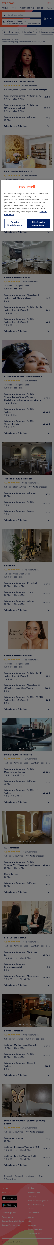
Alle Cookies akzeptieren (38, 223)
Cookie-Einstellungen (14, 223)
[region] (27, 205)
